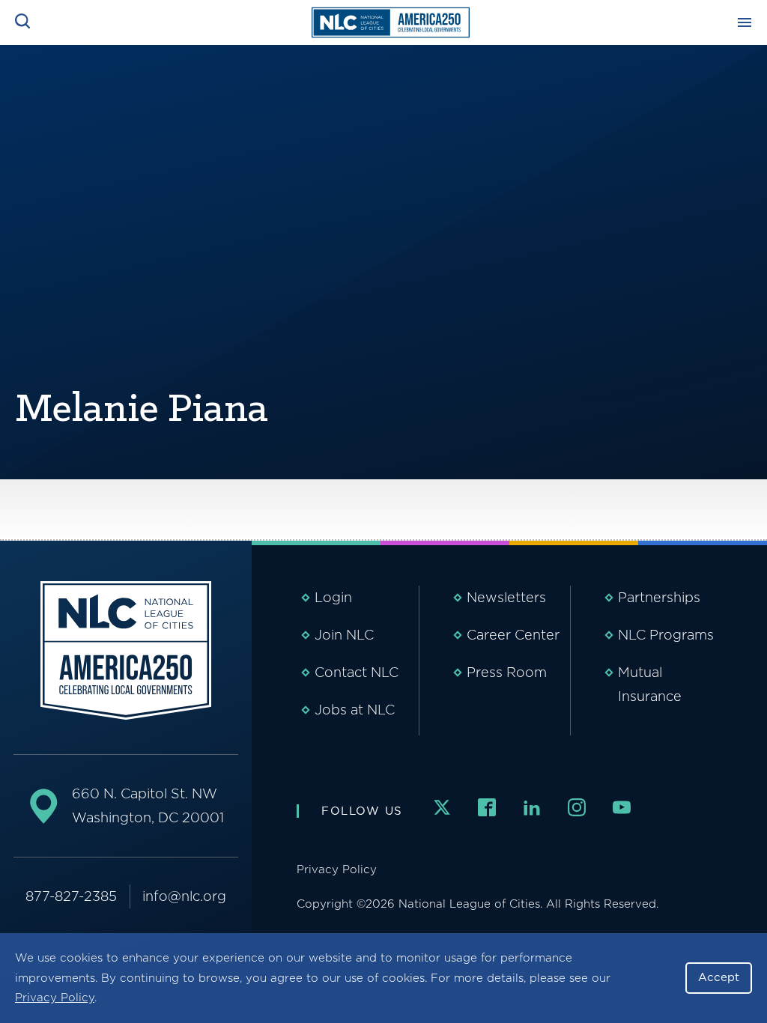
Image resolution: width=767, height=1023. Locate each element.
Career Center (513, 635)
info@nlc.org (184, 896)
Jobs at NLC (355, 709)
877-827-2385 (71, 896)
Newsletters (506, 597)
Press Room (507, 672)
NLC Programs (666, 635)
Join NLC (344, 635)
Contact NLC (356, 672)
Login (333, 597)
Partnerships (659, 597)
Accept (718, 977)
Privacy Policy (54, 997)
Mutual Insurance (650, 684)
